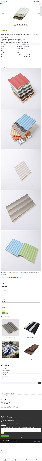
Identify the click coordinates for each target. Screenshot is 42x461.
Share (5, 460)
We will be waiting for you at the (8, 393)
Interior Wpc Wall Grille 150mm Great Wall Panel (14, 277)
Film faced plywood (5, 378)
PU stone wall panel (5, 372)
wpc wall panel (15, 272)
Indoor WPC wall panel (7, 272)
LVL (2, 380)
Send (3, 313)
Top (36, 460)
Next (39, 14)
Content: (3, 301)
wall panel (31, 359)
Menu (26, 460)
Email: (3, 297)
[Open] (41, 11)
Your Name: (4, 290)
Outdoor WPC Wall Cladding (31, 337)
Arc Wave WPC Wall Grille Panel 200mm (11, 278)
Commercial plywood (5, 376)
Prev (3, 14)
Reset (7, 313)
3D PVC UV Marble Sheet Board (10, 359)
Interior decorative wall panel (7, 370)
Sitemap (17, 440)
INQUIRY (4, 30)
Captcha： (4, 307)
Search (39, 383)
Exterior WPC (4, 368)
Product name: (4, 286)
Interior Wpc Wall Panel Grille (34, 272)
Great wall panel (6, 395)
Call (15, 460)
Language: (4, 1)
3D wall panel (4, 374)
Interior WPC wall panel (24, 272)
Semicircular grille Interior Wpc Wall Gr (10, 337)
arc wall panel (3, 274)
